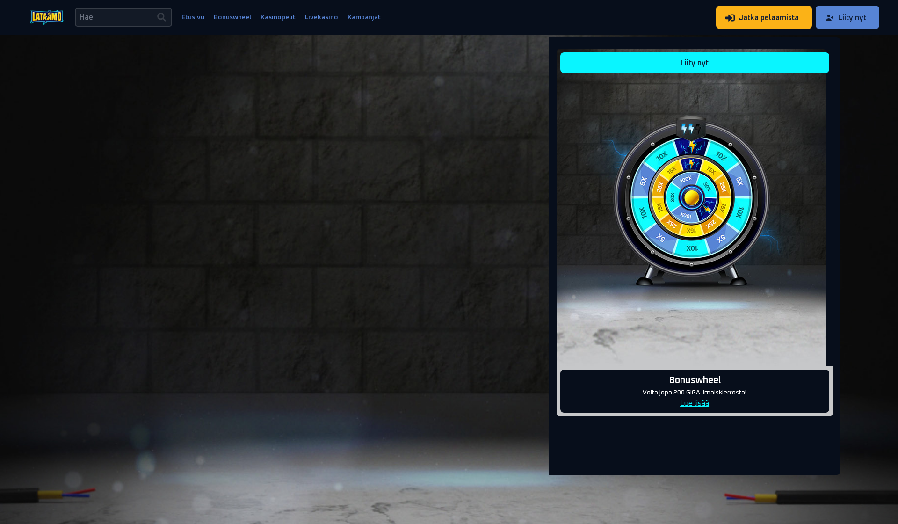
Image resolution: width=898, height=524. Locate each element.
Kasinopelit (278, 17)
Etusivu (192, 17)
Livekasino (321, 17)
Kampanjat (364, 17)
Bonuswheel (232, 17)
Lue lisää (694, 403)
